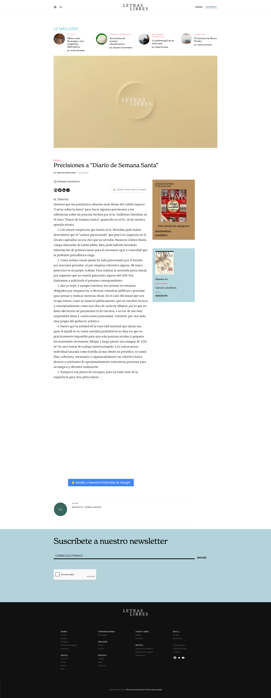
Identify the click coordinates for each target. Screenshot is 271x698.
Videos (138, 635)
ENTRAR (198, 7)
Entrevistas (102, 635)
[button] (55, 7)
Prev (156, 209)
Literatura (199, 34)
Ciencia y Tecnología (120, 34)
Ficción (101, 648)
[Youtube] (183, 657)
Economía (64, 642)
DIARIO (64, 632)
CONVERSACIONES (106, 632)
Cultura (64, 635)
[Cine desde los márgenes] (173, 206)
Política (71, 34)
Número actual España (144, 652)
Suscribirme (177, 638)
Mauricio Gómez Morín (86, 507)
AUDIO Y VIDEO (142, 632)
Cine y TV (64, 658)
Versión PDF (161, 295)
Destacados (140, 655)
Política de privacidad (153, 689)
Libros (63, 662)
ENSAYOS (102, 655)
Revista (57, 160)
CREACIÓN (102, 642)
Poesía (100, 645)
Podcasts (139, 638)
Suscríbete (161, 235)
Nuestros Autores (179, 648)
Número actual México (144, 648)
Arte (62, 669)
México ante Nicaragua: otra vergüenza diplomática (75, 42)
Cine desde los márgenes (173, 226)
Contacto (177, 652)
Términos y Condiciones (135, 689)
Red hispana (158, 34)
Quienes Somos (179, 645)
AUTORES (173, 524)
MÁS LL (176, 632)
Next (191, 209)
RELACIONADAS (92, 524)
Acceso (176, 635)
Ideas (100, 662)
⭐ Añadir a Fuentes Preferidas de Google (100, 482)
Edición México (163, 231)
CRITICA (64, 655)
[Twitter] (60, 190)
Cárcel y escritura (165, 287)
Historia (101, 658)
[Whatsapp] (68, 190)
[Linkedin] (64, 190)
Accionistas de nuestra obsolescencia (117, 41)
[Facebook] (55, 190)
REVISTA (139, 645)
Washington (158, 37)
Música (63, 665)
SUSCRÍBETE (211, 7)
